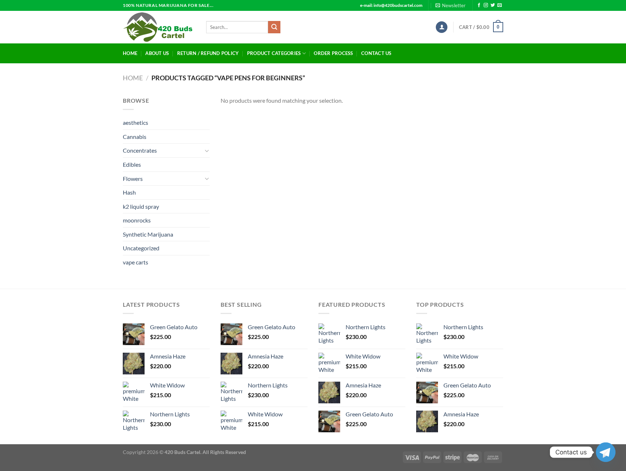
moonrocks (137, 220)
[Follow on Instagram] (486, 5)
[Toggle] (207, 150)
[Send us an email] (499, 5)
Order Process (333, 53)
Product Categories (274, 53)
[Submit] (274, 27)
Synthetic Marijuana (148, 234)
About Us (157, 53)
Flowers (133, 178)
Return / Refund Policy (208, 53)
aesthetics (135, 122)
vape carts (135, 262)
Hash (129, 192)
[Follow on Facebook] (479, 5)
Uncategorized (141, 248)
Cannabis (134, 136)
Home (130, 53)
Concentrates (140, 150)
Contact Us (376, 53)
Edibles (132, 164)
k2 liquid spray (141, 206)
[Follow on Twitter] (493, 5)
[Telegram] (605, 452)
